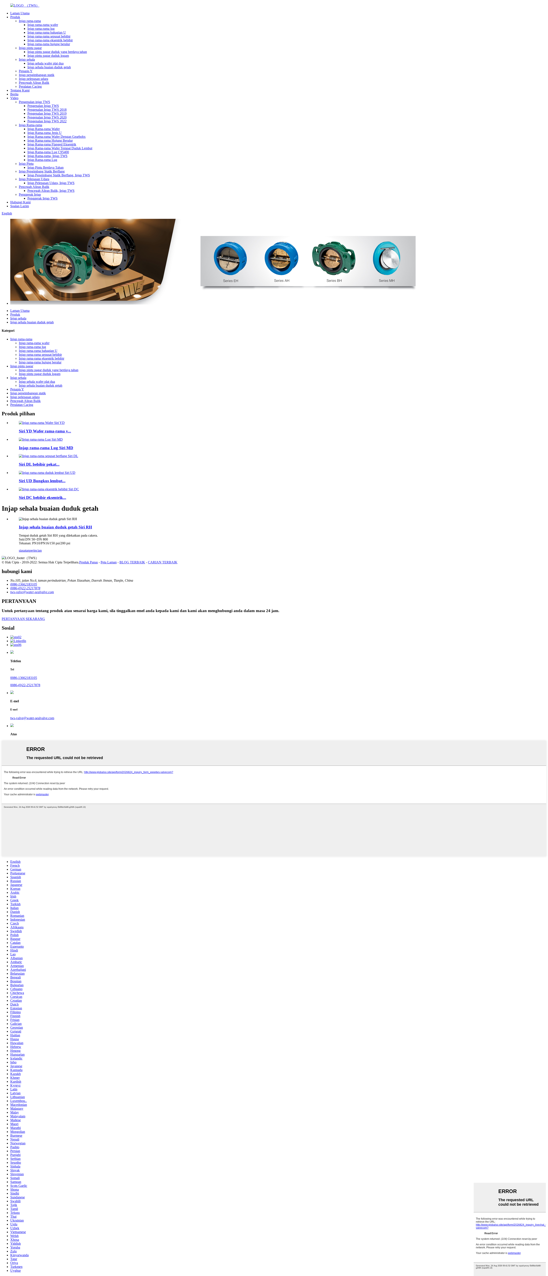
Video (14, 98)
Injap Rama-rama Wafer (43, 129)
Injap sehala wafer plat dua (45, 63)
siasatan (24, 550)
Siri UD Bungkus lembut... (42, 481)
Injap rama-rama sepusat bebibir (48, 36)
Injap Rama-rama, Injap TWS (47, 156)
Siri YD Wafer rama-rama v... (45, 431)
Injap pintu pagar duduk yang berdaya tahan (57, 52)
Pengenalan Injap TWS (43, 106)
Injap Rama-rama (30, 125)
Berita (14, 94)
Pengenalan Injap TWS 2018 (47, 109)
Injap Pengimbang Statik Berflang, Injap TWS (58, 175)
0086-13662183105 (23, 678)
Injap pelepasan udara (33, 79)
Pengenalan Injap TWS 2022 (47, 121)
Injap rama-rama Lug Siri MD (46, 448)
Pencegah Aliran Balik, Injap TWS (50, 190)
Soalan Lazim (19, 206)
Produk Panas (88, 562)
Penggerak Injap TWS (42, 198)
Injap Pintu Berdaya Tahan (45, 167)
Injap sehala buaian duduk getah (49, 67)
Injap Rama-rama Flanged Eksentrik (51, 144)
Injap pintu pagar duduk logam (48, 55)
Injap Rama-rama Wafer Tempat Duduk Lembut (59, 148)
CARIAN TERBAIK (162, 562)
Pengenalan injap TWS (34, 102)
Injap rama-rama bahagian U (46, 32)
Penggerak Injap (30, 194)
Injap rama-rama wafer (42, 25)
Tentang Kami (20, 90)
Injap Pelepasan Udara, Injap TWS (50, 183)
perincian (35, 550)
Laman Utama (20, 13)
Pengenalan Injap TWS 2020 (47, 117)
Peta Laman (109, 562)
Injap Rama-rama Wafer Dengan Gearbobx (56, 136)
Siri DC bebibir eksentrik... (42, 497)
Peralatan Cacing (30, 86)
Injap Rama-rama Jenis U (44, 133)
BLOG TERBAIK (132, 562)
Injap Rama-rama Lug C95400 (48, 152)
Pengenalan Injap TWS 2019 (47, 113)
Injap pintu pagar (30, 48)
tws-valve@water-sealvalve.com (32, 718)
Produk (15, 17)
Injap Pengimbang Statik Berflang (42, 171)
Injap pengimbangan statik (36, 75)
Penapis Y (26, 71)
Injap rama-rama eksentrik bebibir (50, 40)
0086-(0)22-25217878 (25, 685)
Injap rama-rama (30, 21)
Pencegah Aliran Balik (34, 82)
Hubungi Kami (20, 202)
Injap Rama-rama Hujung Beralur (50, 140)
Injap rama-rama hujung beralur (48, 44)
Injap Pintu (26, 163)
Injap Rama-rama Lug (42, 160)
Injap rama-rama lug (41, 28)
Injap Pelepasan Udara (34, 179)
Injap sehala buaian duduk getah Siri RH (55, 527)
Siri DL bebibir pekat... (39, 464)
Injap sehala (27, 59)
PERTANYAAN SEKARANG (23, 619)
